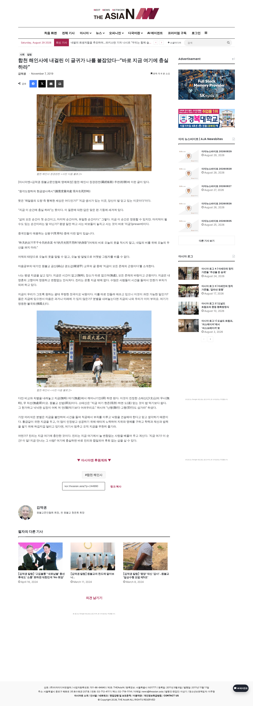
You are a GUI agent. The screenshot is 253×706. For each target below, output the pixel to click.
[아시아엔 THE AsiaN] (126, 13)
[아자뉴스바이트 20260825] (188, 225)
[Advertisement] (94, 642)
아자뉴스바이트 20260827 (217, 186)
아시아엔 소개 (81, 695)
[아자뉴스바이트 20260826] (188, 208)
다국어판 (134, 33)
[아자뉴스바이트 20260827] (188, 190)
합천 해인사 (94, 475)
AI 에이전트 (155, 33)
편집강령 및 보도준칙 (120, 695)
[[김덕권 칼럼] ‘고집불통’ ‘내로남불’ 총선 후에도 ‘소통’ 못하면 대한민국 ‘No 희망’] (41, 556)
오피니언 (115, 33)
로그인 (196, 33)
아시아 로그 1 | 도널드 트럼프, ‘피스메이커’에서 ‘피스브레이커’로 (217, 324)
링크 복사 (115, 486)
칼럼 (29, 54)
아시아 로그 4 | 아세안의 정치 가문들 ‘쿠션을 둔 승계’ (217, 270)
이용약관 (137, 695)
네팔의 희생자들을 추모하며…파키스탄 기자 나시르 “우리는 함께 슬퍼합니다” (115, 42)
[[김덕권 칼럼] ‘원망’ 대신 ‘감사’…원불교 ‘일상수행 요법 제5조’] (146, 556)
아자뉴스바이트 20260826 (217, 203)
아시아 (84, 33)
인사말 (93, 695)
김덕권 (22, 73)
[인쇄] (60, 83)
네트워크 (103, 695)
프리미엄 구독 (177, 33)
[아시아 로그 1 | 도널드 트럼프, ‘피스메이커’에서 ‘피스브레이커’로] (188, 325)
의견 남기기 (94, 598)
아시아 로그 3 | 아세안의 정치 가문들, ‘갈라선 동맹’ (217, 288)
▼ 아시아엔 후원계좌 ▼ (94, 460)
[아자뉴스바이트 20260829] (188, 156)
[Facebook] (33, 83)
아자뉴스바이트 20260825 (217, 221)
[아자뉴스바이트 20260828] (188, 173)
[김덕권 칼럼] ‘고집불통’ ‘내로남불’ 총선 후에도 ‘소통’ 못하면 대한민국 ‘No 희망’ (41, 575)
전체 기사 (68, 33)
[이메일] (51, 83)
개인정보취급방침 (153, 695)
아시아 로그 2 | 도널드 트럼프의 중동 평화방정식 (215, 305)
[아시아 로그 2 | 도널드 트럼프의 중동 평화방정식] (188, 308)
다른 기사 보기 (206, 240)
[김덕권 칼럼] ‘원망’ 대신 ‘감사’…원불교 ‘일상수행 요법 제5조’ (146, 575)
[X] (42, 83)
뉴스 (99, 33)
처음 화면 (50, 33)
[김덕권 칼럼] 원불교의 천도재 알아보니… (92, 575)
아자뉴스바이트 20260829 (217, 151)
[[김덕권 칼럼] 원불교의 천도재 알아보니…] (94, 556)
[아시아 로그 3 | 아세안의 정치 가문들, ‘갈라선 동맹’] (188, 290)
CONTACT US (171, 695)
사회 (22, 54)
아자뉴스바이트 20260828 (217, 169)
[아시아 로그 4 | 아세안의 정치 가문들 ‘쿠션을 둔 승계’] (188, 273)
